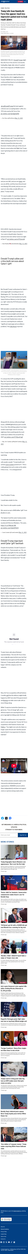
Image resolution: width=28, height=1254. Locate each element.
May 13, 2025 (19, 118)
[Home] (5, 1)
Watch (21, 1)
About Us (3, 1226)
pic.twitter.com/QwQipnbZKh (10, 114)
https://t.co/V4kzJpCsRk (8, 525)
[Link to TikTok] (11, 1242)
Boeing (5, 700)
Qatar (20, 181)
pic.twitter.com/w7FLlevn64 (16, 239)
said (7, 695)
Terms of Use (3, 1236)
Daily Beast (13, 326)
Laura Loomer (9, 464)
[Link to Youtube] (9, 1242)
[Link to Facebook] (1, 1242)
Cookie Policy (3, 1234)
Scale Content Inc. (17, 1211)
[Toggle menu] (25, 1)
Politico (3, 727)
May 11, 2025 (23, 532)
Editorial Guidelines (5, 1229)
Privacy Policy (4, 1231)
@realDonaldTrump (7, 106)
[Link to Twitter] (6, 1242)
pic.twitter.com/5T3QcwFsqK (13, 437)
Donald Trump (18, 60)
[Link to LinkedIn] (14, 1242)
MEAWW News (4, 1211)
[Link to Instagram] (4, 1242)
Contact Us (3, 1239)
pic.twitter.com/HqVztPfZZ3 (10, 528)
